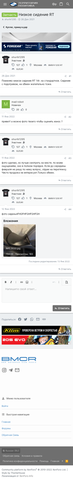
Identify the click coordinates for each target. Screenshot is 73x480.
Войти (5, 406)
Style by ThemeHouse (13, 472)
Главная (6, 421)
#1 (70, 76)
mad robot (18, 101)
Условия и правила (32, 455)
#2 (70, 116)
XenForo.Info (26, 476)
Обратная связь (10, 435)
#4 (70, 209)
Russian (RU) (12, 450)
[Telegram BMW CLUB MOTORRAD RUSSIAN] (10, 370)
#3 (70, 158)
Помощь (44, 461)
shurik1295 (10, 19)
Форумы (6, 428)
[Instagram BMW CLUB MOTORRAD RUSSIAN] (4, 370)
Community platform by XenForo (34, 469)
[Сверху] (62, 461)
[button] (5, 4)
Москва (38, 65)
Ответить (66, 91)
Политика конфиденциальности (20, 461)
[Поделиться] (65, 76)
